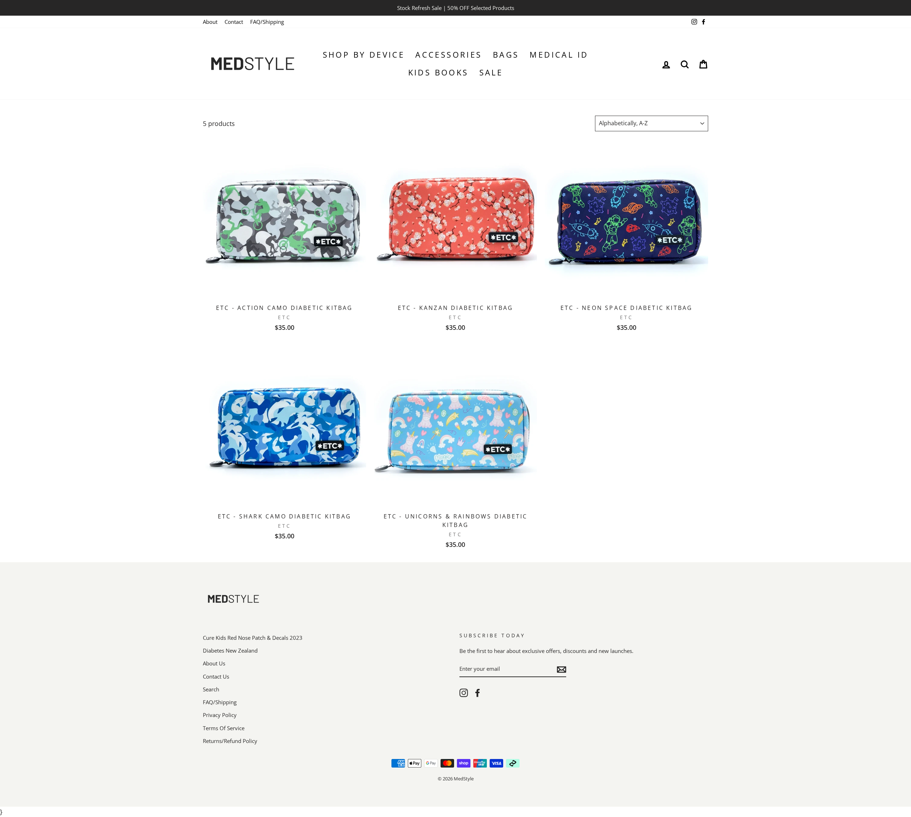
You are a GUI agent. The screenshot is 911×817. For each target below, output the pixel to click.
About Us (214, 663)
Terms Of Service (223, 728)
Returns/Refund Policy (230, 740)
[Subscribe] (561, 669)
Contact (234, 21)
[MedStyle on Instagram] (463, 692)
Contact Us (216, 676)
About (210, 21)
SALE (491, 72)
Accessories (448, 54)
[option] (455, 8)
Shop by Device (364, 54)
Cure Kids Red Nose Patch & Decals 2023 (252, 637)
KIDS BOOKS (438, 72)
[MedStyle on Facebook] (477, 692)
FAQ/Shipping (267, 21)
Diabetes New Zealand (230, 650)
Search (211, 689)
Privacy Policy (220, 714)
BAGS (506, 54)
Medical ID (559, 54)
